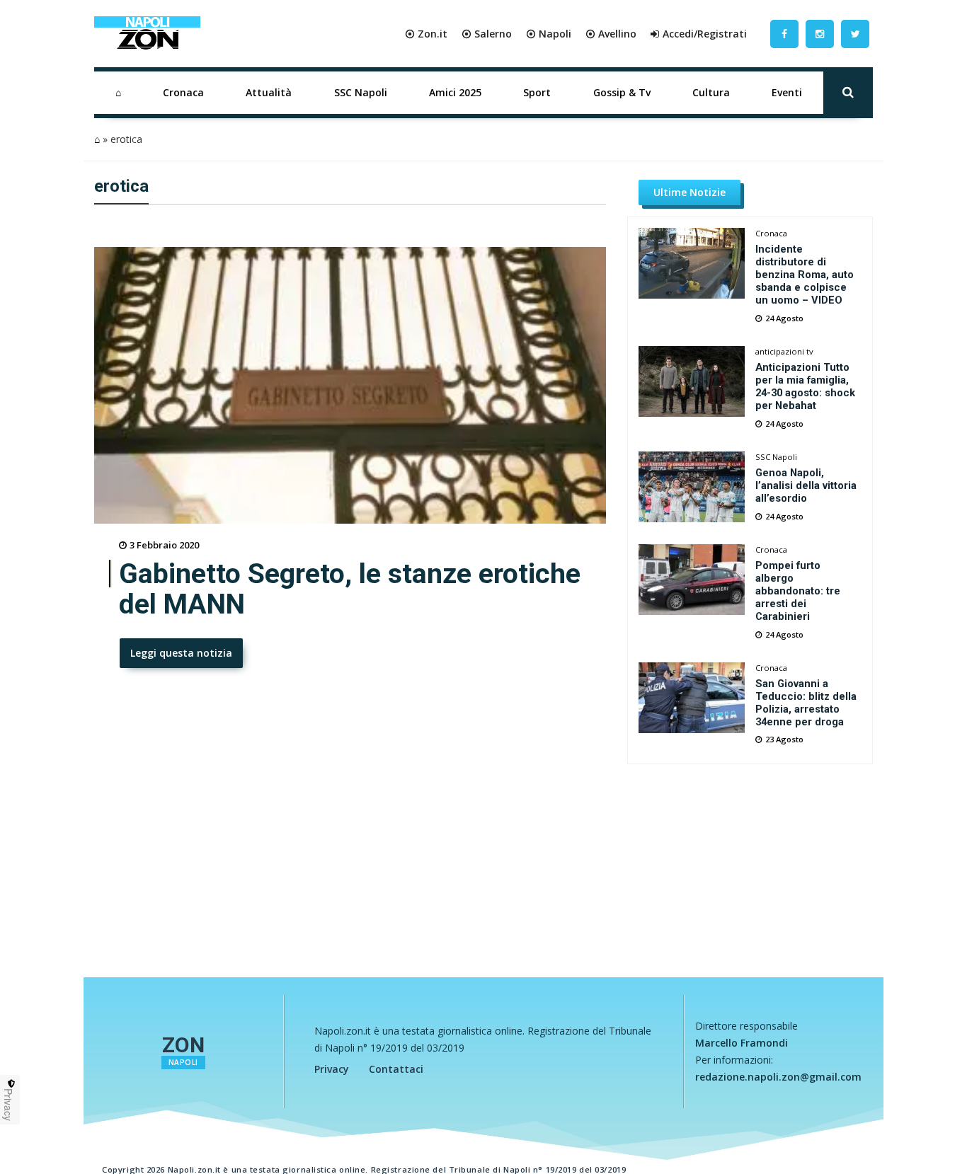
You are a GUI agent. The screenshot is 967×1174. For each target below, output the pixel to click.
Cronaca (183, 92)
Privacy (331, 1069)
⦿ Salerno (487, 33)
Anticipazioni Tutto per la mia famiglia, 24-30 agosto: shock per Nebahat (805, 386)
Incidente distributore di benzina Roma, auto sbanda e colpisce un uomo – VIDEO (804, 274)
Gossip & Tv (622, 92)
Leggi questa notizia (181, 653)
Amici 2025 (455, 92)
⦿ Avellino (610, 33)
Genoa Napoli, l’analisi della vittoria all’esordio (806, 485)
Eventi (787, 92)
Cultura (711, 92)
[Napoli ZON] (147, 34)
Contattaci (396, 1069)
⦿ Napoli (548, 33)
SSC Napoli (360, 92)
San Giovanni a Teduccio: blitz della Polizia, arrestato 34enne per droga (806, 702)
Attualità (269, 92)
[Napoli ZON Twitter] (855, 33)
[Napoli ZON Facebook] (784, 33)
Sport (537, 92)
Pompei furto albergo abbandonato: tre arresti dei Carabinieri (797, 591)
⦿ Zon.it (426, 33)
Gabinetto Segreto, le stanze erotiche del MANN (349, 589)
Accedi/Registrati (705, 33)
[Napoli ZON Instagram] (819, 33)
